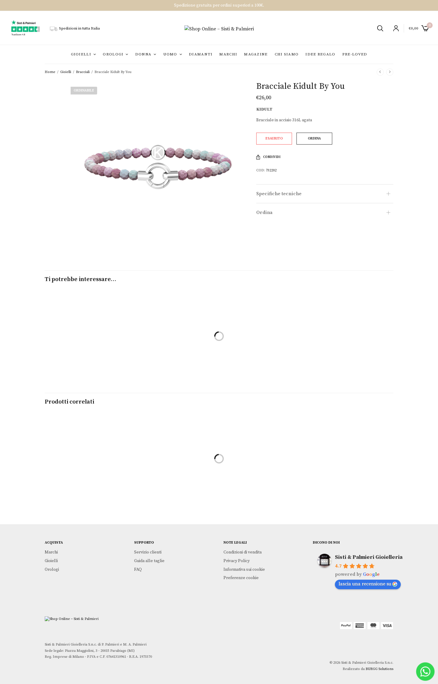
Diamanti (200, 54)
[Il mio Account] (393, 28)
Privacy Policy (236, 561)
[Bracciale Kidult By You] (99, 345)
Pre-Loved (354, 54)
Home (50, 72)
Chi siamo (287, 54)
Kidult (264, 109)
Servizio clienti (147, 552)
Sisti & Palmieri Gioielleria (369, 557)
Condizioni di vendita (242, 552)
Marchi (228, 54)
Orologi (113, 54)
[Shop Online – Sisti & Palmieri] (219, 28)
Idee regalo (320, 54)
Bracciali (83, 72)
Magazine (256, 54)
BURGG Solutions (379, 669)
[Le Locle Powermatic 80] (99, 468)
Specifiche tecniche (279, 194)
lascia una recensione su (364, 584)
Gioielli (81, 54)
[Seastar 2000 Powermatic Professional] (339, 468)
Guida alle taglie (149, 561)
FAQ (138, 569)
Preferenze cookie (241, 578)
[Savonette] (219, 468)
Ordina (264, 212)
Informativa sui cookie (244, 569)
